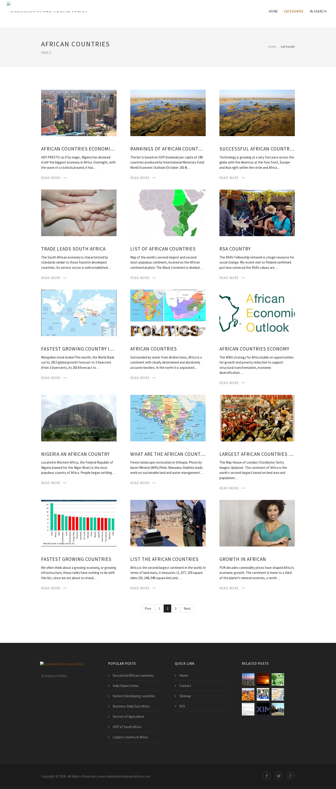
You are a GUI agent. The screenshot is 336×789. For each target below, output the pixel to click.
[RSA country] (257, 212)
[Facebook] (267, 776)
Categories (294, 11)
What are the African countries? (168, 454)
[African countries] (168, 312)
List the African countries (164, 559)
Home (273, 11)
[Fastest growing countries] (79, 523)
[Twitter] (279, 776)
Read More (51, 178)
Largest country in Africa (130, 737)
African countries (153, 349)
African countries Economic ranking (79, 149)
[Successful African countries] (257, 112)
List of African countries (163, 249)
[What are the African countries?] (168, 417)
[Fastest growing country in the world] (79, 312)
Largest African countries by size (257, 454)
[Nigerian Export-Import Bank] (263, 709)
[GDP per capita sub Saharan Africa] (248, 709)
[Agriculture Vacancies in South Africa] (263, 679)
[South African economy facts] (278, 694)
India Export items (126, 685)
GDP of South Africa (127, 727)
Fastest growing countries (76, 559)
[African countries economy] (257, 312)
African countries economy (254, 349)
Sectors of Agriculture (128, 716)
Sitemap (185, 696)
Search (320, 11)
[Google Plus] (291, 776)
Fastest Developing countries (134, 696)
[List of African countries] (168, 212)
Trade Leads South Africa (73, 249)
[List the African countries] (168, 523)
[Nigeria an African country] (79, 417)
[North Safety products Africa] (263, 694)
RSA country (235, 249)
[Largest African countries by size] (257, 417)
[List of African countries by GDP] (248, 679)
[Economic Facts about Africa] (47, 7)
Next (187, 608)
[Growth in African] (257, 523)
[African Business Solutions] (278, 709)
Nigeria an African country (75, 454)
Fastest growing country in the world (79, 349)
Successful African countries (257, 149)
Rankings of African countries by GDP (168, 149)
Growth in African (242, 559)
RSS (182, 706)
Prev (148, 608)
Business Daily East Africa (131, 706)
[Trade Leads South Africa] (79, 212)
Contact (185, 685)
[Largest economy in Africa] (278, 679)
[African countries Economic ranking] (79, 112)
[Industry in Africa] (248, 694)
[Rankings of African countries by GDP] (168, 112)
